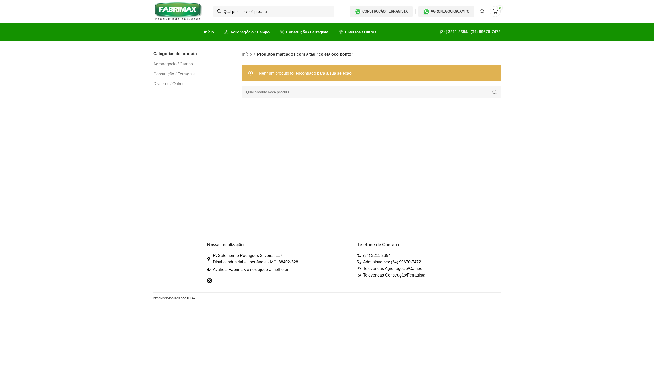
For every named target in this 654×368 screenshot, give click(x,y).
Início (247, 54)
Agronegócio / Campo (173, 64)
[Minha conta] (482, 11)
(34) (454, 32)
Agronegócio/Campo (450, 11)
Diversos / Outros (168, 84)
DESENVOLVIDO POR (174, 298)
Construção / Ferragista (174, 74)
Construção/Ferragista (385, 11)
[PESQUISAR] (495, 92)
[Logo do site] (178, 11)
